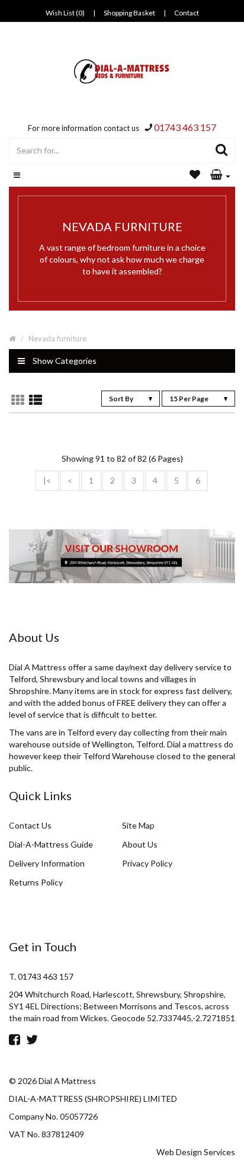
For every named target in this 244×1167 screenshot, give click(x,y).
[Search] (221, 151)
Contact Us (30, 825)
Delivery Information (47, 863)
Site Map (138, 825)
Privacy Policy (147, 863)
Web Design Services (195, 1152)
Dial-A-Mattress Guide (51, 844)
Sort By (121, 398)
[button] (220, 175)
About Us (140, 844)
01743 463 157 (185, 127)
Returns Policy (36, 882)
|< (47, 480)
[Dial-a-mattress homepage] (122, 71)
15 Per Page (189, 398)
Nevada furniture (57, 338)
